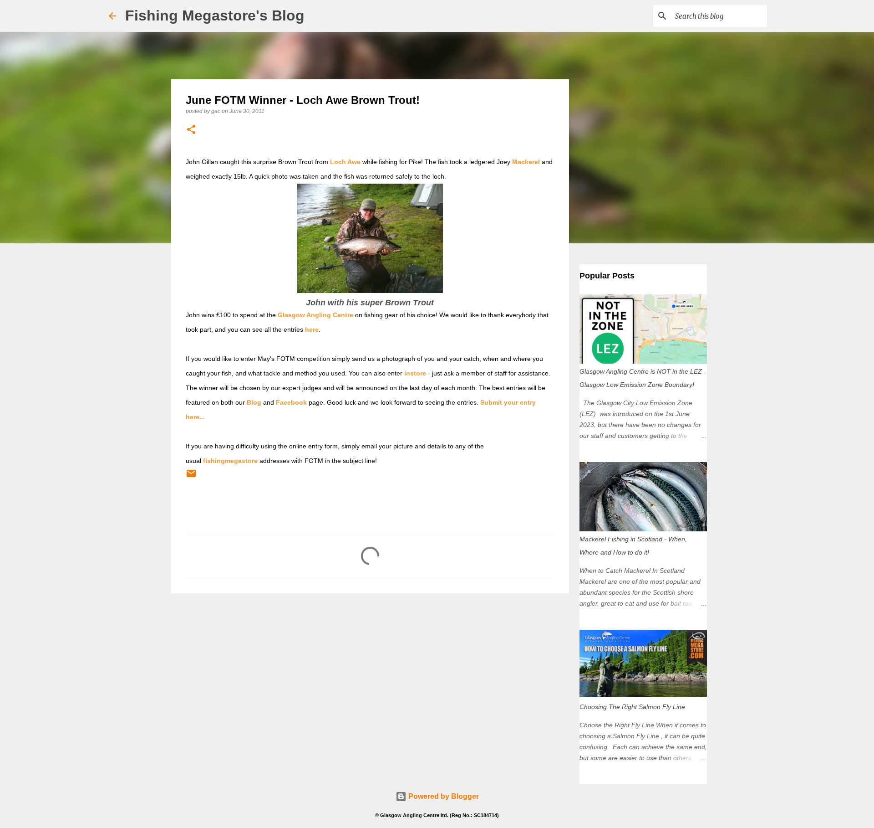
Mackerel (526, 161)
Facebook (291, 402)
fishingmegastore (230, 460)
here (312, 329)
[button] (191, 130)
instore (415, 373)
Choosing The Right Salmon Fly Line (632, 706)
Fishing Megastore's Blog (215, 15)
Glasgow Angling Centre (315, 315)
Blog (254, 402)
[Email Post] (191, 477)
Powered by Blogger (443, 796)
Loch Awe (345, 161)
